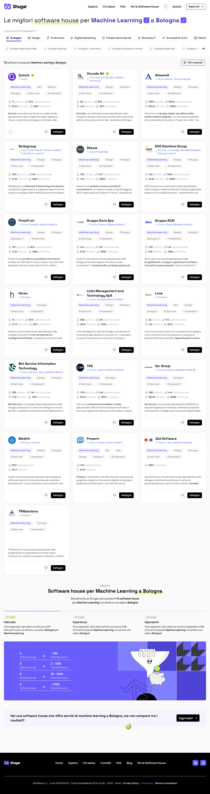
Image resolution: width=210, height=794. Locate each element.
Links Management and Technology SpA (105, 293)
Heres (23, 293)
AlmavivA (162, 75)
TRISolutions (28, 511)
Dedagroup (27, 146)
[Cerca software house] (165, 6)
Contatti (105, 763)
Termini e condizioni (166, 783)
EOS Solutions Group (171, 146)
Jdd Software (166, 438)
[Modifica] (146, 20)
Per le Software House (145, 6)
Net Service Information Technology (37, 365)
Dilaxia (92, 148)
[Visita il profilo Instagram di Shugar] (203, 763)
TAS (90, 366)
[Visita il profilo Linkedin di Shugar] (195, 763)
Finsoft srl (26, 220)
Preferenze (147, 783)
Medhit (24, 438)
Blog (129, 763)
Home (59, 763)
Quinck (24, 75)
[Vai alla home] (15, 6)
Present (93, 438)
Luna (159, 293)
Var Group (162, 366)
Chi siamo (109, 6)
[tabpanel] (105, 50)
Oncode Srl (95, 73)
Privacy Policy (131, 783)
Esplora (92, 6)
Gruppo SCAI (165, 220)
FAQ (122, 6)
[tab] (13, 38)
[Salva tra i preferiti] (46, 132)
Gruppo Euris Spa (100, 220)
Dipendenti (152, 622)
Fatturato (10, 622)
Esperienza (80, 622)
